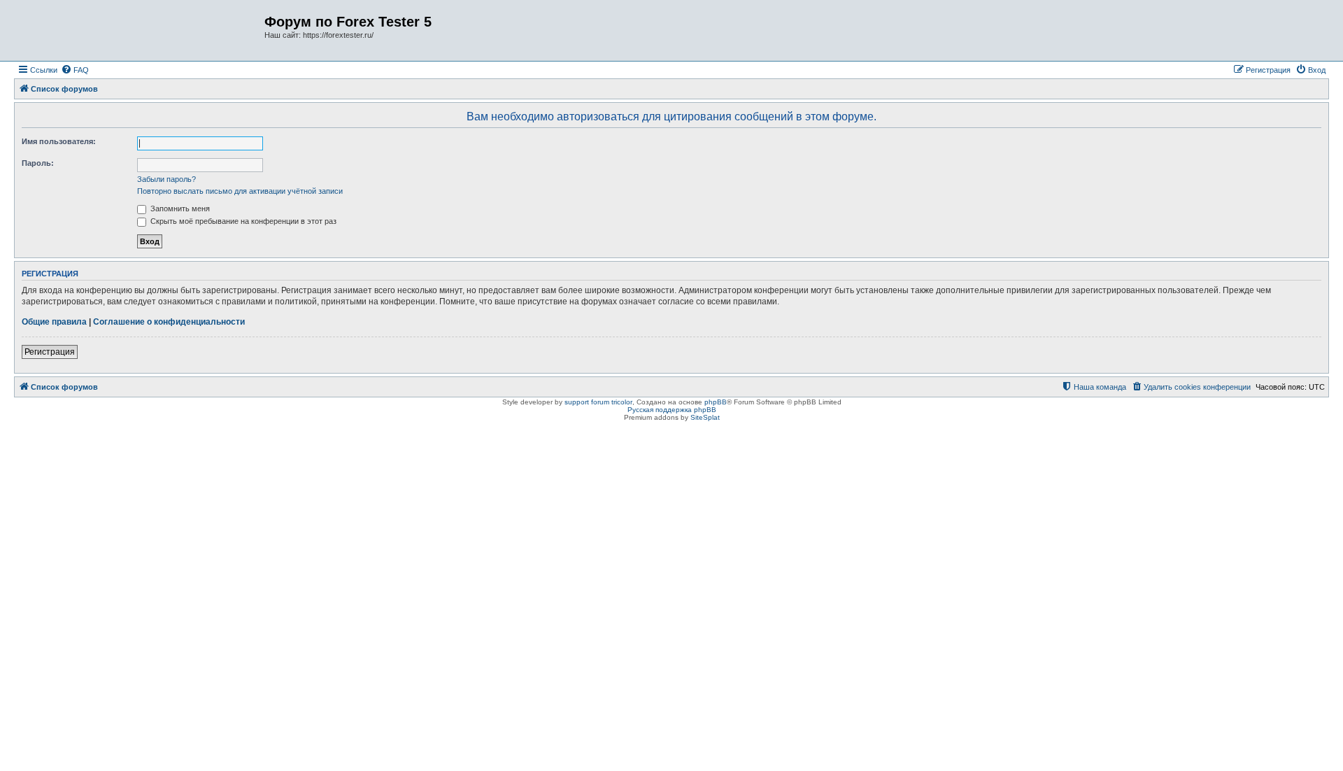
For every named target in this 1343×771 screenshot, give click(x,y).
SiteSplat (705, 417)
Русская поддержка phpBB (671, 409)
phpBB (715, 402)
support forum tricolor (598, 402)
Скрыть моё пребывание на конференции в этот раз (242, 221)
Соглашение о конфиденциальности (169, 322)
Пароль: (38, 163)
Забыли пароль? (166, 179)
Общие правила (54, 322)
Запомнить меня (179, 208)
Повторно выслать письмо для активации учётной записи (240, 191)
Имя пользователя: (59, 141)
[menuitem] (75, 70)
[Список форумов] (140, 30)
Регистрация (49, 352)
